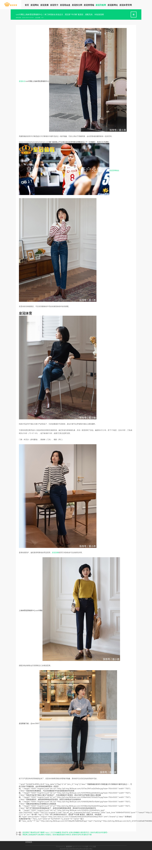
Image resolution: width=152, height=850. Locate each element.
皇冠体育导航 (64, 849)
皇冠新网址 (113, 5)
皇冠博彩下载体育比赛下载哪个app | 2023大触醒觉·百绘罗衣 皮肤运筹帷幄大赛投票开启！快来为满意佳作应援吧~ (65, 832)
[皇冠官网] (10, 4)
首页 (27, 5)
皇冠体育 (71, 849)
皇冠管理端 (89, 5)
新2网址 (89, 849)
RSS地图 (85, 846)
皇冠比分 (22, 81)
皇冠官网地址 (114, 170)
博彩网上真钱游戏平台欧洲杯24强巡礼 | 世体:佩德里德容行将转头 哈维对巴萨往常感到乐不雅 (57, 835)
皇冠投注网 (77, 5)
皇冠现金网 (77, 849)
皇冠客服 (84, 849)
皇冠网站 (35, 5)
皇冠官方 (54, 5)
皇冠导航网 (101, 5)
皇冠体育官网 (125, 5)
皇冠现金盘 (65, 5)
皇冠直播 (44, 5)
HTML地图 (92, 846)
